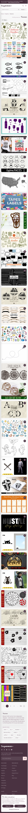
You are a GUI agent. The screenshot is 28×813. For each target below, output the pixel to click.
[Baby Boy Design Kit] (14, 428)
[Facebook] (4, 749)
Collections (3, 783)
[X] (9, 749)
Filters (5, 20)
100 (21, 706)
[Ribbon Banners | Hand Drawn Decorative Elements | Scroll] (14, 314)
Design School (15, 773)
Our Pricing (14, 765)
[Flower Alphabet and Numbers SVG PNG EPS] (14, 409)
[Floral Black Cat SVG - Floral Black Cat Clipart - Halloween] (14, 579)
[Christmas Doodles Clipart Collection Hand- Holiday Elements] (14, 31)
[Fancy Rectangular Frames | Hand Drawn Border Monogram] (14, 258)
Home (2, 13)
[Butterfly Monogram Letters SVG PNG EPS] (14, 106)
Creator (13, 768)
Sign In (13, 794)
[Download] (21, 24)
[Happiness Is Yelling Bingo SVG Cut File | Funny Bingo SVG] (14, 144)
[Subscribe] (25, 758)
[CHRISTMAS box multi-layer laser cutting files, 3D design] (14, 560)
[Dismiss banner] (26, 2)
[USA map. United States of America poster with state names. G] (14, 182)
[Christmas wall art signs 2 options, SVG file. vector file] (14, 390)
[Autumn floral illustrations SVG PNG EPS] (14, 617)
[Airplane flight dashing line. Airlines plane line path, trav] (14, 352)
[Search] (19, 9)
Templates (3, 780)
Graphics (7, 13)
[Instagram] (1, 749)
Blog (13, 775)
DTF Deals (3, 787)
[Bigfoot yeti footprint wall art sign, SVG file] (14, 220)
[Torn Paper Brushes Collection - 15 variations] (14, 693)
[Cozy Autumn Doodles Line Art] (14, 655)
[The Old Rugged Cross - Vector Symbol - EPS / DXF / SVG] (14, 485)
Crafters (3, 770)
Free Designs (4, 765)
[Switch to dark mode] (23, 6)
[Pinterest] (6, 749)
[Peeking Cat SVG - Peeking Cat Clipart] (14, 541)
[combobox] (9, 9)
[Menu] (26, 6)
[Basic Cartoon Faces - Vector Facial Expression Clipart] (14, 163)
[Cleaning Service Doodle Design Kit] (14, 333)
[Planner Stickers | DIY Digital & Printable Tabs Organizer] (14, 49)
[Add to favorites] (25, 24)
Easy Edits (14, 770)
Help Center (14, 778)
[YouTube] (11, 749)
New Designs (4, 768)
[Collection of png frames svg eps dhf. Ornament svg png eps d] (14, 87)
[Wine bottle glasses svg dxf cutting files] (14, 125)
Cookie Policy (11, 803)
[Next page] (24, 706)
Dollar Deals (3, 785)
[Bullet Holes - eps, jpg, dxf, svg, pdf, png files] (14, 636)
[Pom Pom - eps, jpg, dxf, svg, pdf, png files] (14, 598)
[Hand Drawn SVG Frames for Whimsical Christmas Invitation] (14, 504)
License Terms (4, 794)
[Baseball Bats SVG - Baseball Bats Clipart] (14, 466)
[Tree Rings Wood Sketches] (14, 371)
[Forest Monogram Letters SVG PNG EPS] (14, 295)
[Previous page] (4, 706)
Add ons (3, 775)
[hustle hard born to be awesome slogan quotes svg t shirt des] (14, 523)
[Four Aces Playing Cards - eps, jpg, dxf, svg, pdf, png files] (14, 674)
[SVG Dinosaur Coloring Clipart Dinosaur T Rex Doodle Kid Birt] (14, 447)
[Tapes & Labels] (14, 201)
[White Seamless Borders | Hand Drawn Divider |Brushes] (14, 277)
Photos (2, 778)
